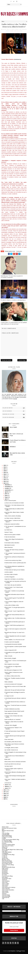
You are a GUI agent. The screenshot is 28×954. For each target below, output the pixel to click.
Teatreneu (4, 893)
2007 (5, 799)
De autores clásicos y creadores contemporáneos (13, 300)
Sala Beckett (4, 871)
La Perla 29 (4, 855)
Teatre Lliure (5, 886)
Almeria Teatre (5, 827)
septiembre (8, 490)
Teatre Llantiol (5, 884)
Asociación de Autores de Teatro (9, 828)
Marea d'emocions (8, 547)
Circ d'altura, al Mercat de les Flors (12, 676)
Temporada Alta (5, 897)
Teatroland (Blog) (6, 895)
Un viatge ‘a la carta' (9, 695)
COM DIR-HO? (7, 782)
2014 (5, 481)
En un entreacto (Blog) (7, 842)
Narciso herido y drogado (10, 658)
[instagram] (17, 1)
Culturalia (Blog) (5, 834)
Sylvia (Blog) (5, 877)
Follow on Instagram (8, 417)
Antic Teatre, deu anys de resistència (12, 585)
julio (6, 493)
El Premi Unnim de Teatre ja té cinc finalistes (14, 569)
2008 (5, 797)
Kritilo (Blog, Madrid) (6, 852)
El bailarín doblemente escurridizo (12, 709)
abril (6, 499)
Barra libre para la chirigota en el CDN (13, 670)
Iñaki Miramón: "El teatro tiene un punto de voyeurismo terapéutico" (12, 276)
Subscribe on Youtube (8, 414)
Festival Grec (5, 847)
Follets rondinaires (8, 681)
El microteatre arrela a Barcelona (11, 542)
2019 (5, 472)
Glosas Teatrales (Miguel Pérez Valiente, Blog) (12, 849)
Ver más (15, 398)
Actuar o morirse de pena (10, 500)
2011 (5, 791)
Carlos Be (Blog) (5, 833)
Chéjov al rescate (8, 656)
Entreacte (4, 843)
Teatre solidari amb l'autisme (10, 713)
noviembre (8, 486)
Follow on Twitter (8, 407)
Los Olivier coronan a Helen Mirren (12, 518)
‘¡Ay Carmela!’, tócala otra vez (11, 750)
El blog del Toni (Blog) (7, 837)
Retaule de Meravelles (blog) (8, 867)
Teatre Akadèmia (5, 881)
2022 (5, 467)
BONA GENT (7, 759)
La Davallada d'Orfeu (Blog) (8, 854)
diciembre (7, 484)
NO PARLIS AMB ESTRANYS (11, 574)
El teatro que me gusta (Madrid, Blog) (10, 839)
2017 (5, 476)
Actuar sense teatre (8, 739)
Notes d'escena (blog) (7, 860)
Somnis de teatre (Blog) (7, 876)
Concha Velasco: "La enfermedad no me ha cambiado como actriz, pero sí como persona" (14, 323)
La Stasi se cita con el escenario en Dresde (14, 502)
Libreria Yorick (5, 858)
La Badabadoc (5, 853)
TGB (3, 898)
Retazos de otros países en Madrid (12, 534)
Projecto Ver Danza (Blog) (8, 864)
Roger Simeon (5, 868)
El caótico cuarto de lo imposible (11, 642)
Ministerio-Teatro (6, 859)
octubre (7, 488)
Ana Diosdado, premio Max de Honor (13, 741)
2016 (5, 477)
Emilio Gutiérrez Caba (16, 29)
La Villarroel (4, 857)
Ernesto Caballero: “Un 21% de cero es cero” (14, 639)
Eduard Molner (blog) (7, 835)
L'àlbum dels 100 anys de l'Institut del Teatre (14, 690)
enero (6, 788)
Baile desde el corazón (9, 545)
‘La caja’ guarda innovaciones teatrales (13, 644)
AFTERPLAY (7, 733)
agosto (7, 491)
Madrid (11, 30)
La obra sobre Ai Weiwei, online (11, 605)
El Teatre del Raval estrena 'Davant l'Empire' (14, 731)
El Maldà (4, 838)
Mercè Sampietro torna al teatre (11, 664)
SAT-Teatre (4, 874)
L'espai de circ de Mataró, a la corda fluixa (13, 579)
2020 (5, 470)
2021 (5, 469)
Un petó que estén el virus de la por (12, 764)
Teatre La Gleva (5, 883)
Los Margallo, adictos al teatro (11, 747)
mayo (6, 497)
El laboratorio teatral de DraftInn (11, 524)
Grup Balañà (5, 850)
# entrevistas (19, 251)
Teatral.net (4, 879)
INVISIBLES (13, 446)
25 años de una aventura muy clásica (12, 560)
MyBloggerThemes (20, 951)
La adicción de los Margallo (10, 725)
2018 (5, 474)
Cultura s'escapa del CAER (10, 650)
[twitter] (14, 1)
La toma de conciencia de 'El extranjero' (13, 684)
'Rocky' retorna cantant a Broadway (12, 516)
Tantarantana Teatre (6, 878)
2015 (5, 479)
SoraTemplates (11, 951)
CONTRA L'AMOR (8, 572)
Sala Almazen (5, 869)
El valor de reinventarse (9, 537)
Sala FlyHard (5, 872)
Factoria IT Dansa (8, 532)
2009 (5, 795)
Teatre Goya (4, 882)
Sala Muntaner (5, 873)
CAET (3, 832)
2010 (5, 793)
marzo (6, 784)
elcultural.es (17, 59)
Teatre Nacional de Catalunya (8, 887)
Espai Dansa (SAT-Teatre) (7, 845)
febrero (7, 786)
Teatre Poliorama (6, 888)
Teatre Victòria (5, 892)
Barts (3, 829)
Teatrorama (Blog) (6, 896)
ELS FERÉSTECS (8, 530)
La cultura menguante (9, 576)
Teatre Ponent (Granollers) (8, 890)
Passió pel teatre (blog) (7, 862)
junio (6, 495)
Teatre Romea (5, 891)
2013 (5, 483)
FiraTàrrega (4, 848)
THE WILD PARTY (8, 766)
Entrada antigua (22, 360)
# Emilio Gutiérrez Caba (10, 251)
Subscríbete (14, 930)
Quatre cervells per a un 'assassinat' (12, 719)
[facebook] (11, 1)
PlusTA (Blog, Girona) (7, 863)
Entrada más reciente (6, 360)
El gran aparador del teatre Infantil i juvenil (14, 711)
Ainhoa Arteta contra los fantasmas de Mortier (15, 761)
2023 (5, 465)
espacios (8, 30)
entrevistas (24, 29)
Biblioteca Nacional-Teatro (8, 830)
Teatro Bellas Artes (18, 30)
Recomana (4, 866)
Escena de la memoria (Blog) (8, 844)
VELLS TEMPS (13, 427)
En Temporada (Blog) (7, 840)
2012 (5, 790)
